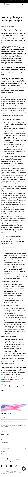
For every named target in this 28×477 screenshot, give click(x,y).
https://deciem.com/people (9, 183)
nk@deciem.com (6, 381)
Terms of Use (20, 425)
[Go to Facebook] (1, 466)
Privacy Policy (13, 425)
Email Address (4, 417)
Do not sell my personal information (9, 472)
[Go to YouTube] (11, 466)
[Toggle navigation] (2, 4)
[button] (24, 468)
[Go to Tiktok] (16, 466)
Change (17, 459)
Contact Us (6, 426)
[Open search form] (16, 4)
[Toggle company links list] (25, 451)
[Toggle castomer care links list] (25, 448)
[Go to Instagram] (6, 466)
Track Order (4, 437)
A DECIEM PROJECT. (5, 473)
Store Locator (4, 442)
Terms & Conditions (5, 471)
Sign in (3, 440)
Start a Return (5, 434)
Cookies (19, 472)
